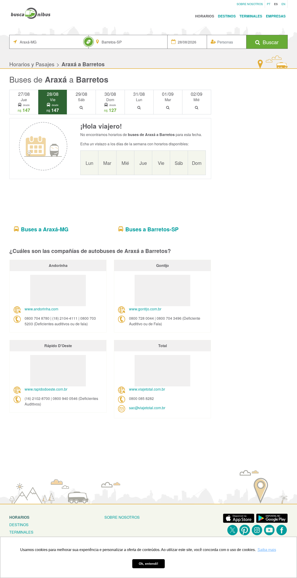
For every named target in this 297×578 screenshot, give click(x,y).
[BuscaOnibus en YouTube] (269, 530)
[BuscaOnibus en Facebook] (281, 530)
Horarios (204, 16)
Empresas (276, 16)
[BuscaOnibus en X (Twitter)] (232, 530)
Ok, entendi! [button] (148, 563)
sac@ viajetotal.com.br (147, 407)
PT (268, 4)
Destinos (227, 16)
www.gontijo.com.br (145, 309)
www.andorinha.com (41, 309)
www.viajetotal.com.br (147, 389)
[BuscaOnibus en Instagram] (257, 530)
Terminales (250, 16)
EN (283, 4)
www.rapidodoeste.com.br (46, 389)
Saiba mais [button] (267, 550)
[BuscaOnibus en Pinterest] (245, 530)
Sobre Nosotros (250, 4)
